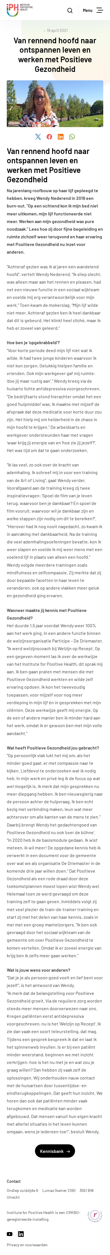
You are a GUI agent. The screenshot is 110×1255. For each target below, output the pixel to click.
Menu (88, 10)
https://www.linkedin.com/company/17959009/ (21, 1234)
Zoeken (70, 10)
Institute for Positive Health (20, 10)
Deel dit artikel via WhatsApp (72, 137)
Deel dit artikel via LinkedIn (60, 137)
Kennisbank (52, 1151)
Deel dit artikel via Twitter (38, 137)
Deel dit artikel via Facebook (49, 137)
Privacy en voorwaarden (27, 1244)
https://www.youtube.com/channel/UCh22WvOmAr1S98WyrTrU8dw (9, 1234)
